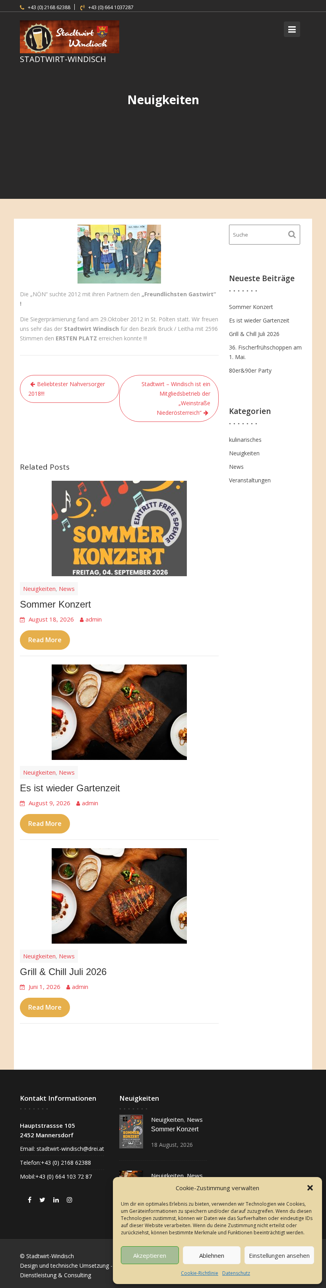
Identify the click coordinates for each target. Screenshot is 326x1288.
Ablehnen (211, 1255)
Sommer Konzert (55, 604)
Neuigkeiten (39, 589)
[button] (310, 1188)
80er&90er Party (250, 370)
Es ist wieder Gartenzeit (70, 788)
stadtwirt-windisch (63, 59)
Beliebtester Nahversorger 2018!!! (66, 388)
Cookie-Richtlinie (199, 1273)
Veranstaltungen (250, 480)
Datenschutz (236, 1273)
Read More (45, 639)
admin (93, 619)
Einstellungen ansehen (279, 1255)
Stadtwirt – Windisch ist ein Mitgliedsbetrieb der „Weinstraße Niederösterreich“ (176, 398)
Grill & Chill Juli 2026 (63, 971)
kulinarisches (245, 439)
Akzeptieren (149, 1255)
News (67, 589)
